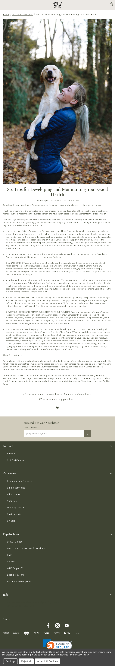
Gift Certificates (15, 460)
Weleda (11, 561)
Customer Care (15, 514)
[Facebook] (48, 625)
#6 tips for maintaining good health (42, 394)
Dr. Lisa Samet (15, 355)
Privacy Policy (81, 654)
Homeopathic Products (19, 481)
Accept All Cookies (47, 661)
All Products (13, 494)
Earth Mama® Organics (19, 581)
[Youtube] (67, 625)
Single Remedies (16, 487)
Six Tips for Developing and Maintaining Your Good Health (57, 192)
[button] (58, 646)
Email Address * (31, 427)
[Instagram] (57, 625)
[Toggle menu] (4, 5)
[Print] (57, 407)
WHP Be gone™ (15, 568)
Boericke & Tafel (16, 574)
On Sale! (11, 520)
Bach (9, 554)
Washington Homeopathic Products (26, 548)
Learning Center (15, 507)
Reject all (26, 661)
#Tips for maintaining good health (57, 399)
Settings (10, 661)
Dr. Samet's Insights (22, 14)
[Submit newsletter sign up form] (87, 433)
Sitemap (11, 453)
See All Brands (14, 541)
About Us (12, 501)
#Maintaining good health (78, 394)
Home (6, 14)
